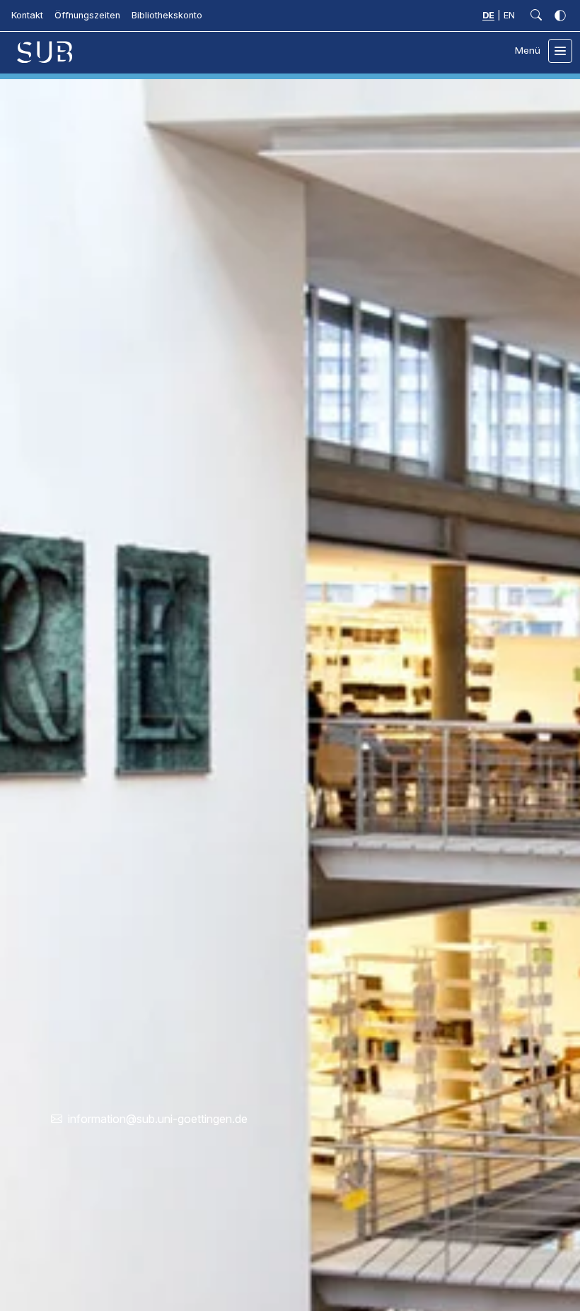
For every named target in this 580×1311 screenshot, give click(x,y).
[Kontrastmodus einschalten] (560, 15)
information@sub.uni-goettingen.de (158, 1119)
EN (509, 15)
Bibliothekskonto (167, 15)
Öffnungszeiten (87, 15)
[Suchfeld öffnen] (536, 15)
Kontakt (27, 15)
